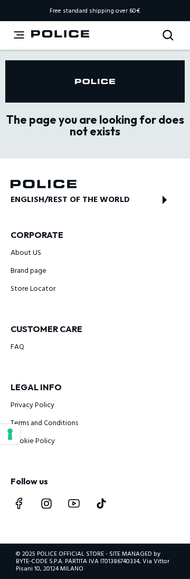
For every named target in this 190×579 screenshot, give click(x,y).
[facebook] (19, 503)
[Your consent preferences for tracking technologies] (10, 434)
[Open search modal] (169, 35)
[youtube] (73, 503)
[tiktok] (101, 503)
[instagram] (46, 503)
